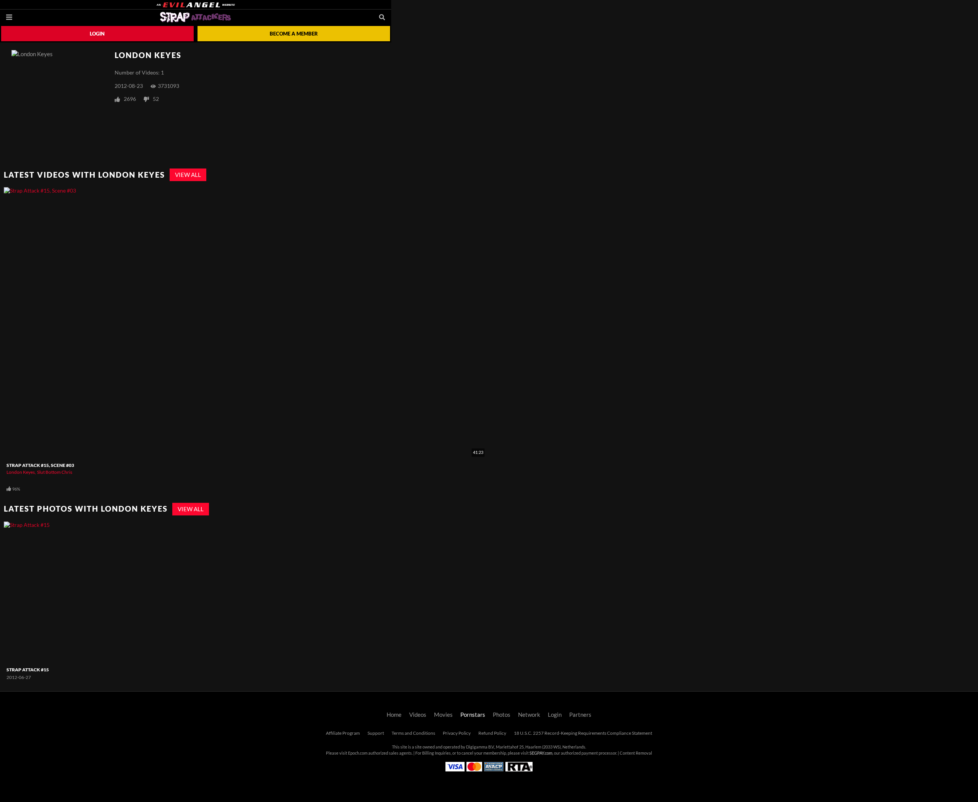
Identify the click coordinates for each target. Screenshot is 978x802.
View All (188, 175)
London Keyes (20, 472)
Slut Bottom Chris (54, 472)
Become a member (294, 33)
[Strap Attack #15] (51, 593)
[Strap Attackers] (195, 17)
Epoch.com (358, 753)
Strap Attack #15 (27, 669)
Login (97, 33)
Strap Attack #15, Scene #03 (40, 465)
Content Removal (636, 753)
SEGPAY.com (540, 753)
